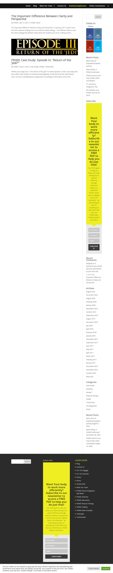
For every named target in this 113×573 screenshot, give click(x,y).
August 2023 (90, 292)
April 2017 (89, 353)
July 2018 (89, 326)
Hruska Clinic (81, 484)
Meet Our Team (46, 6)
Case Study (34, 67)
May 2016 (89, 376)
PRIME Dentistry (82, 497)
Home (28, 6)
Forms (78, 477)
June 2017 (89, 346)
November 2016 (92, 370)
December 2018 (92, 322)
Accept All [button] (106, 568)
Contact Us (61, 6)
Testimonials (81, 517)
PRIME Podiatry (82, 507)
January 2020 (90, 305)
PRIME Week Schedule (84, 510)
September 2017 (92, 343)
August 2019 (90, 319)
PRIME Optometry (82, 500)
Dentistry (89, 389)
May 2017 (89, 349)
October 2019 (91, 312)
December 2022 (92, 295)
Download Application (77, 6)
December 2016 (92, 366)
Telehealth (80, 514)
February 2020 (91, 302)
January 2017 (90, 363)
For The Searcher (82, 474)
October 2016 (91, 373)
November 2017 (92, 339)
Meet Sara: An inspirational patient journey (93, 63)
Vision (38, 23)
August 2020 (90, 298)
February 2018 (91, 332)
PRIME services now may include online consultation (93, 78)
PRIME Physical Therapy (85, 504)
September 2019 (92, 315)
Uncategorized (91, 406)
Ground (88, 392)
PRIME (15, 23)
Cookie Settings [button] (94, 568)
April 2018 (89, 329)
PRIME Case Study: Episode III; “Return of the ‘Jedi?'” (41, 61)
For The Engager (82, 470)
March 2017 (90, 356)
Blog (35, 6)
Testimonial (49, 67)
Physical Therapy (92, 396)
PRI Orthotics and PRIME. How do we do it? (93, 92)
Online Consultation (97, 6)
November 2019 (92, 309)
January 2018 (90, 336)
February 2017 (91, 360)
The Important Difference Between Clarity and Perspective (41, 17)
